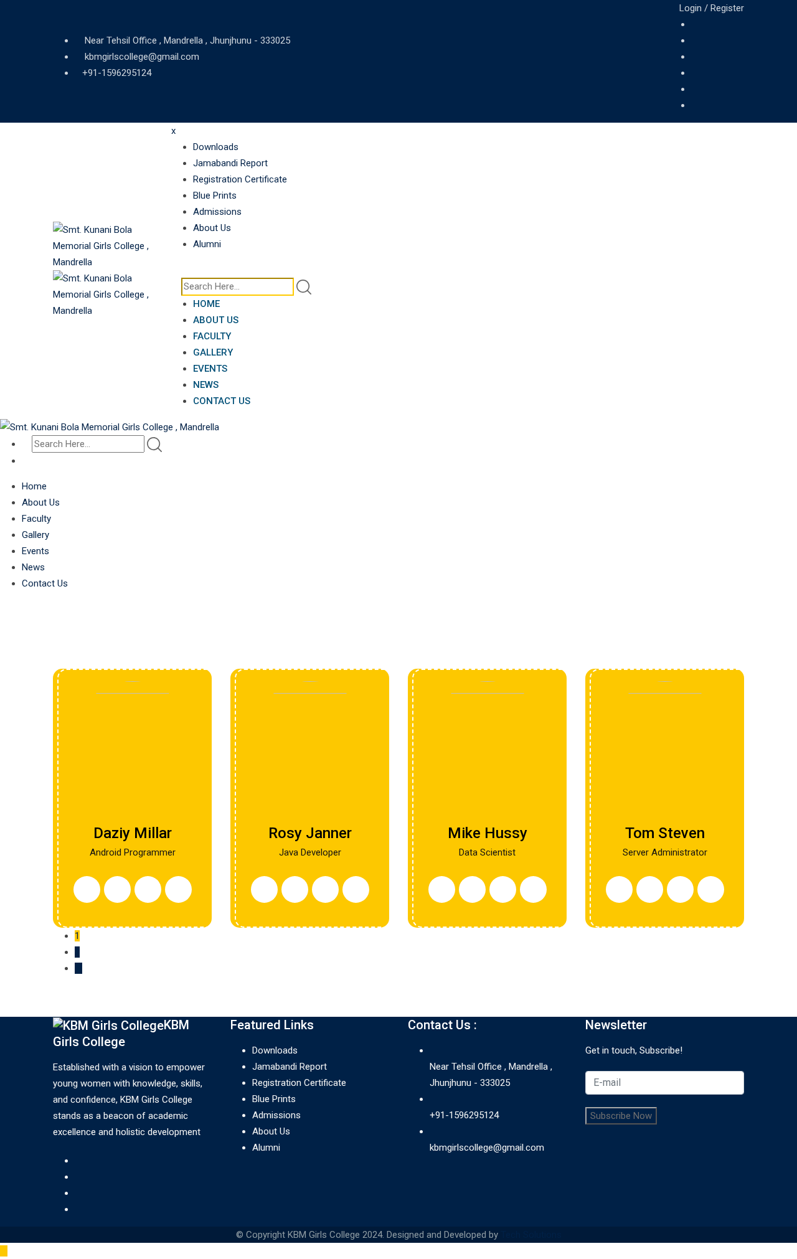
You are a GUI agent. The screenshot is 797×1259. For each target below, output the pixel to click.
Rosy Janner (310, 833)
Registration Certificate (240, 179)
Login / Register (710, 8)
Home (206, 303)
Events (210, 368)
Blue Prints (215, 195)
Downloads (215, 147)
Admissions (217, 211)
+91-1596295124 (116, 72)
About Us (212, 227)
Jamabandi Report (230, 163)
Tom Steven (665, 833)
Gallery (213, 352)
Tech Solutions (531, 1234)
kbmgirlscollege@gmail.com (142, 56)
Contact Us (221, 401)
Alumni (207, 244)
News (206, 384)
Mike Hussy (487, 833)
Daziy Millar (132, 833)
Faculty (212, 336)
